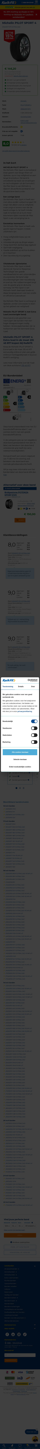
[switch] (34, 728)
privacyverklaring (25, 711)
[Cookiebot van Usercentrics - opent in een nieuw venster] (28, 680)
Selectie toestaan (20, 759)
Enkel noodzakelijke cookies (20, 767)
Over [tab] (33, 686)
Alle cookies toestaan (20, 752)
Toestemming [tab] (8, 686)
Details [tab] (21, 686)
